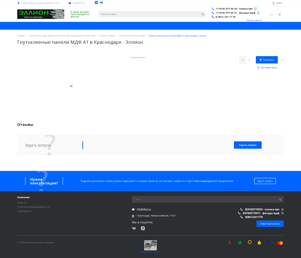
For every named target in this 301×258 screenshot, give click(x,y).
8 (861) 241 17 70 (225, 16)
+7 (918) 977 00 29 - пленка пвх (234, 8)
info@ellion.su (79, 3)
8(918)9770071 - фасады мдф (261, 213)
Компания (23, 197)
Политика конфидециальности (33, 206)
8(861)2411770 (254, 217)
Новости (21, 202)
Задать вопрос (248, 145)
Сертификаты (24, 211)
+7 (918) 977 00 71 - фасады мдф (235, 12)
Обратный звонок (270, 223)
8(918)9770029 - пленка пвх (262, 209)
